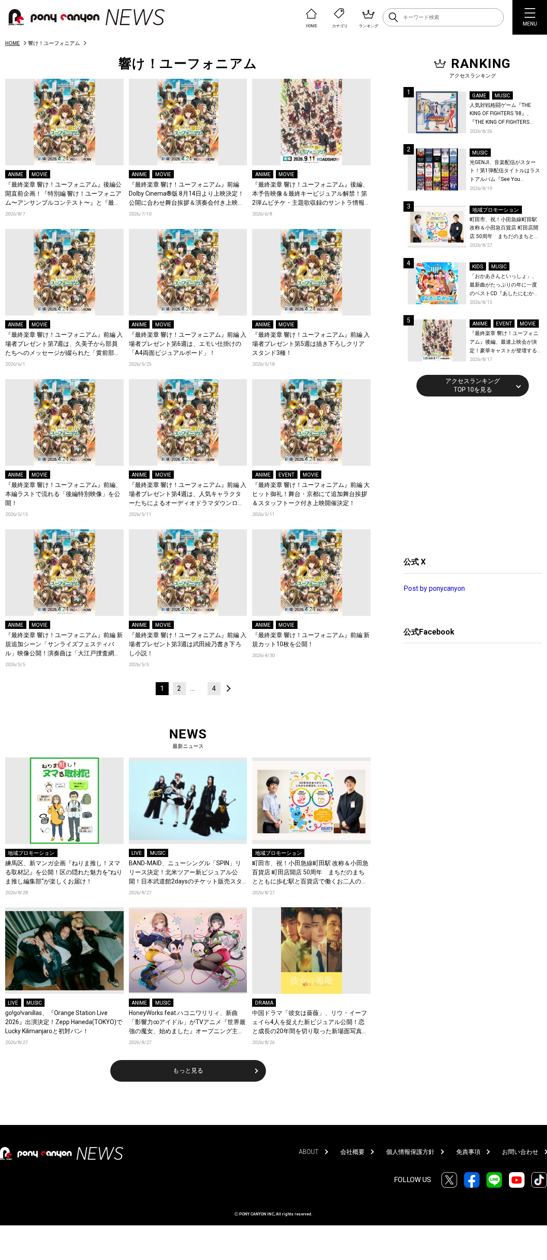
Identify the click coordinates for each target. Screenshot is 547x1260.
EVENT (286, 475)
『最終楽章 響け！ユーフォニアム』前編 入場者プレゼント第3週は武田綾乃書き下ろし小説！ (187, 644)
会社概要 (352, 1151)
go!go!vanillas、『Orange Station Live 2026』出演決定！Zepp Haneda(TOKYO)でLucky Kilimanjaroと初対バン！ (63, 1021)
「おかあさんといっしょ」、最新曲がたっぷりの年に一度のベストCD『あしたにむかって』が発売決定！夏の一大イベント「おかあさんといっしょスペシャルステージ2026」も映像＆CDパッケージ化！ (504, 285)
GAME (479, 96)
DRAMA (264, 1003)
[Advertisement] (468, 475)
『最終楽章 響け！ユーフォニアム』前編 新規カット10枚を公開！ (311, 640)
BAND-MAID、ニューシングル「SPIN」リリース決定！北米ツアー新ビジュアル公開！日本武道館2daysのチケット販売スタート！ (185, 873)
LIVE (136, 853)
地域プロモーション (31, 853)
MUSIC (158, 853)
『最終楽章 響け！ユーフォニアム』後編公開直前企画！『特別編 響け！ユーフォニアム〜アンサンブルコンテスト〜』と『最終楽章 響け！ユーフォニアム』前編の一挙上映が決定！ (63, 194)
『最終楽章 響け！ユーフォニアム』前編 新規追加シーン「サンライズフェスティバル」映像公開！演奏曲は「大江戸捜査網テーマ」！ (64, 645)
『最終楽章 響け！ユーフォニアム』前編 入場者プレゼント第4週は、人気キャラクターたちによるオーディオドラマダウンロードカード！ (187, 494)
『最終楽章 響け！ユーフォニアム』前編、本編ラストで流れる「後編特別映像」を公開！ (63, 493)
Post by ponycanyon (434, 588)
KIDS (477, 267)
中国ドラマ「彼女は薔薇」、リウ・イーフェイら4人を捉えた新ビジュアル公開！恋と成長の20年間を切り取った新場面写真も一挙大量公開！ (310, 1022)
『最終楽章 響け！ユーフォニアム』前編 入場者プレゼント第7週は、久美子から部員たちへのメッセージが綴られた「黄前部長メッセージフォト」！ (64, 344)
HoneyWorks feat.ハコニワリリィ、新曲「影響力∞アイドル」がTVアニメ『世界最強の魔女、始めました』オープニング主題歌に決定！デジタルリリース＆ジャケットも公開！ (187, 1022)
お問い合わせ (520, 1151)
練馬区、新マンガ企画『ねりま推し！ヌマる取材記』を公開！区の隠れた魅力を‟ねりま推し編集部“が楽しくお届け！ (63, 872)
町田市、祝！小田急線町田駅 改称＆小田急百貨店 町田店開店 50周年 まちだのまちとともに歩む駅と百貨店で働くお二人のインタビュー (310, 873)
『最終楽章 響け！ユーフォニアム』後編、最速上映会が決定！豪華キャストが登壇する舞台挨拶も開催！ (504, 342)
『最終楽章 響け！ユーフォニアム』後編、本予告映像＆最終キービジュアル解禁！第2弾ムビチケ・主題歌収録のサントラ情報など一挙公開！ (310, 194)
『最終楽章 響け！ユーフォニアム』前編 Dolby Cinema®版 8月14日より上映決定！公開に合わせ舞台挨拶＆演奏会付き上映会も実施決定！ (186, 194)
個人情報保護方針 (410, 1151)
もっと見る (188, 1070)
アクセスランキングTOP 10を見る (472, 385)
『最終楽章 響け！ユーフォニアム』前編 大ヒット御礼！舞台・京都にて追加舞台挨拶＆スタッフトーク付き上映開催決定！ (311, 493)
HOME (12, 43)
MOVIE (40, 174)
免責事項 (468, 1151)
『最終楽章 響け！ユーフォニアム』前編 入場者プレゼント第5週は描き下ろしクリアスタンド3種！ (311, 343)
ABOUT (309, 1151)
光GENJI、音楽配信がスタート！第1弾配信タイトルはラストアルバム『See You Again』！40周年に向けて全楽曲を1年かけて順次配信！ (505, 171)
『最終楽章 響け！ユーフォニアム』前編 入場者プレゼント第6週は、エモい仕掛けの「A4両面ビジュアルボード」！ (187, 343)
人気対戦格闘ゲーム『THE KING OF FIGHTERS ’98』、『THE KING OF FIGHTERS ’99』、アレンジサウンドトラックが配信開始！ (504, 114)
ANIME (15, 174)
